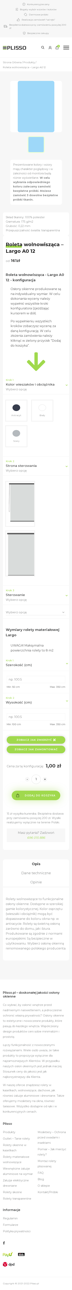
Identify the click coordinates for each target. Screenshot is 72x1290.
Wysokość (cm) (19, 700)
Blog (41, 1179)
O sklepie (44, 1185)
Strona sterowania (21, 466)
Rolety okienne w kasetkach (14, 1147)
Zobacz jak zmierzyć (34, 739)
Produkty (9, 1132)
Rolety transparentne (17, 1198)
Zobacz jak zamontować (36, 749)
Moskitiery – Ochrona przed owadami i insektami (52, 1137)
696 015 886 (36, 837)
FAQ (41, 1173)
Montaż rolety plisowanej (47, 1163)
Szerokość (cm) (19, 663)
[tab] (36, 864)
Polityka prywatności (17, 1231)
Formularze (10, 1225)
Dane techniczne (36, 873)
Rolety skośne (12, 1192)
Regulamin (10, 1218)
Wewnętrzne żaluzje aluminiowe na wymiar (18, 1171)
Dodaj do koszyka (40, 795)
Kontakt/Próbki (48, 1192)
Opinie (36, 882)
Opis (36, 864)
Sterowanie (15, 595)
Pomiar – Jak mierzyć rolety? (52, 1152)
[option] (36, 144)
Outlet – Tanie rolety (16, 1138)
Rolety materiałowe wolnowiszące (16, 1159)
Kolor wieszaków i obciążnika (30, 384)
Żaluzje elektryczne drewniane (16, 1183)
